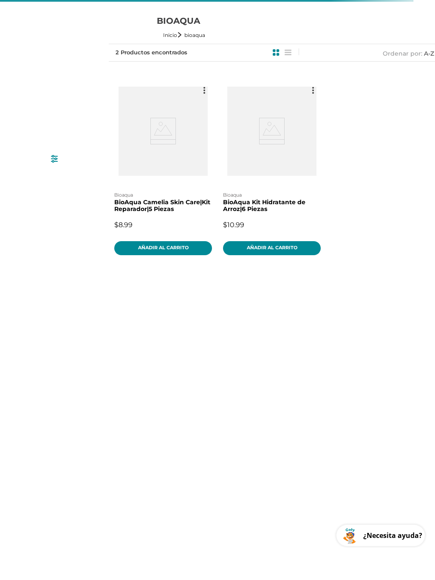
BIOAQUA (194, 35)
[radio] (276, 52)
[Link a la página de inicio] (173, 35)
